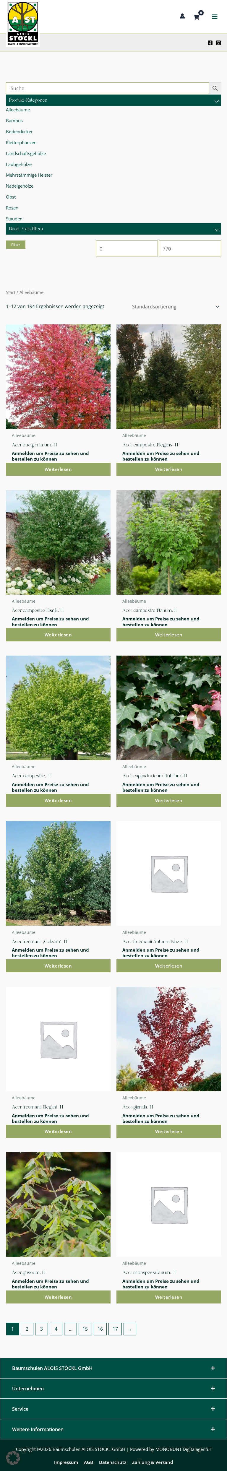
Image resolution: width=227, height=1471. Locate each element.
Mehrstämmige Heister (29, 175)
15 (85, 1328)
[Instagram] (218, 42)
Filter (15, 244)
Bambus (14, 120)
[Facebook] (210, 42)
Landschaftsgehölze (26, 153)
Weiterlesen (58, 469)
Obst (11, 197)
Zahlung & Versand (152, 1462)
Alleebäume (18, 110)
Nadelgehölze (19, 186)
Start (10, 292)
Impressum (66, 1462)
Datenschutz (112, 1462)
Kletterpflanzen (21, 142)
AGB (88, 1462)
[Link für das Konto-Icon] (182, 16)
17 (115, 1328)
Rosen (12, 208)
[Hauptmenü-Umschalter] (214, 16)
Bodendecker (19, 131)
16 (100, 1328)
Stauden (14, 219)
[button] (13, 1458)
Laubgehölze (19, 164)
